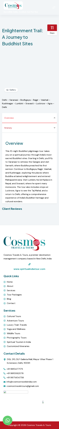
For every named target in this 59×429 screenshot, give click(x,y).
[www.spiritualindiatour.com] (29, 264)
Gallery (12, 90)
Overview (9, 117)
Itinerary (8, 127)
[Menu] (53, 7)
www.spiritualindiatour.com (29, 268)
